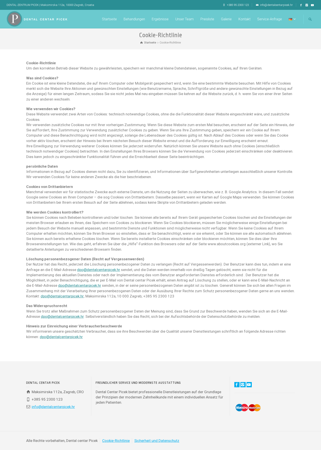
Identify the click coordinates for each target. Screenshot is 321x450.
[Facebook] (301, 5)
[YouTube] (312, 5)
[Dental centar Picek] (37, 18)
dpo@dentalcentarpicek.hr (98, 270)
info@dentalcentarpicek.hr (276, 5)
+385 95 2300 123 (237, 5)
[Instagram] (307, 5)
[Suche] (310, 19)
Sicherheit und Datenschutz (156, 440)
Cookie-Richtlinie (116, 440)
